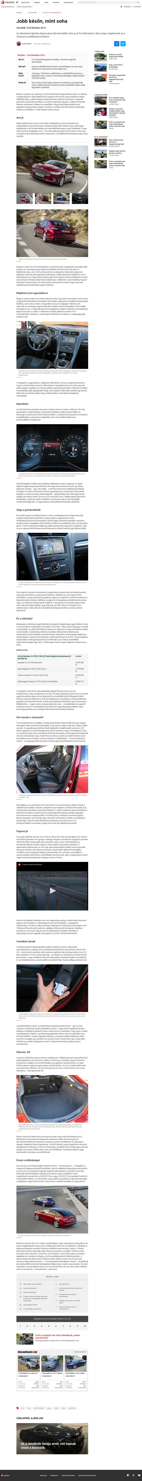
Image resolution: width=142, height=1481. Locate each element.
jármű (56, 1408)
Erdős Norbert (113, 117)
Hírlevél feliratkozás (8, 6)
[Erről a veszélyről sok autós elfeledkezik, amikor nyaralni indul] (100, 125)
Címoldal (19, 12)
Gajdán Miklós (26, 44)
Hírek (46, 2)
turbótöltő (72, 1408)
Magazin (37, 2)
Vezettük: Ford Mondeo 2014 (51, 12)
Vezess (111, 128)
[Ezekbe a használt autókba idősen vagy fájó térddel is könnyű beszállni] (100, 111)
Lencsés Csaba (114, 104)
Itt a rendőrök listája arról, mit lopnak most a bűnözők (117, 100)
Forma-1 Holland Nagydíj (24, 6)
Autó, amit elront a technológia (116, 66)
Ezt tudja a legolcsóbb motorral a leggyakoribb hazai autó (117, 78)
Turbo (63, 1408)
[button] (52, 890)
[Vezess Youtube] (139, 1471)
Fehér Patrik (113, 59)
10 (85, 1326)
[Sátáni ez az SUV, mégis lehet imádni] (100, 57)
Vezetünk (56, 2)
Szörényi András (114, 83)
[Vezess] (7, 2)
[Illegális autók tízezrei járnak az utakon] (100, 154)
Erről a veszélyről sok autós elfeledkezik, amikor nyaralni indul (117, 124)
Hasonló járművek (80, 1352)
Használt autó (68, 2)
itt (85, 960)
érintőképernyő (39, 1408)
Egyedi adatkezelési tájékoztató (87, 1475)
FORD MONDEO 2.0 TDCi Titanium (52, 1373)
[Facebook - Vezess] (116, 43)
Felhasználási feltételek (68, 1475)
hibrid (49, 1408)
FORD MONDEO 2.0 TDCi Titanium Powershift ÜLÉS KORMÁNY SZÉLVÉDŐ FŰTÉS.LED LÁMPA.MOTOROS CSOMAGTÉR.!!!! (75, 1373)
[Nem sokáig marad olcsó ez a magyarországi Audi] (100, 142)
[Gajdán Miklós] (18, 43)
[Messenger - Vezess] (123, 43)
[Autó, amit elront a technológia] (100, 67)
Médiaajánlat (54, 1475)
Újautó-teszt (25, 2)
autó (22, 1408)
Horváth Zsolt (113, 69)
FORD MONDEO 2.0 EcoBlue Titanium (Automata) (29, 1373)
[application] (52, 890)
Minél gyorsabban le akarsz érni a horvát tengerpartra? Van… (57, 1341)
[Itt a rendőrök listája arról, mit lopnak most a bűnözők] (100, 100)
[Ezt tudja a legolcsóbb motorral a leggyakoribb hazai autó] (100, 78)
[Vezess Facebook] (128, 1471)
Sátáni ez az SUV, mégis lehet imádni (116, 56)
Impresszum (43, 1475)
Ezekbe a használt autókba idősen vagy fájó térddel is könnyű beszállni (117, 112)
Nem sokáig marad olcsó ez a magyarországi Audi (116, 142)
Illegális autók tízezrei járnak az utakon (117, 152)
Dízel (29, 1408)
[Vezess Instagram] (133, 1471)
